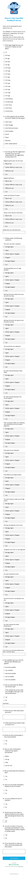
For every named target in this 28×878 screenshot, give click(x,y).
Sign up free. (20, 866)
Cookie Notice (15, 873)
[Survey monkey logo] (14, 864)
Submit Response (14, 858)
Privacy (11, 873)
